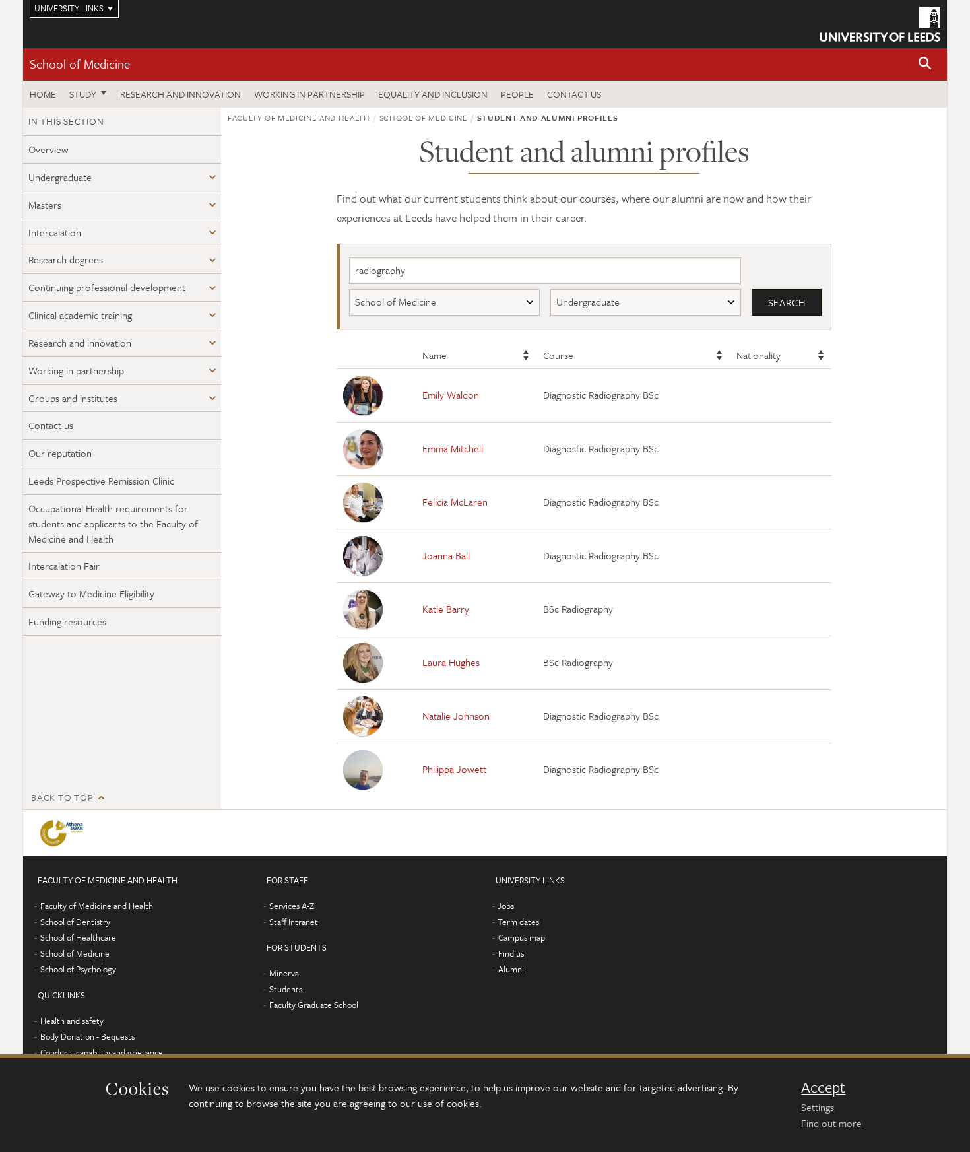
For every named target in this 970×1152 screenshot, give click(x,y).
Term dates (518, 921)
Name (434, 355)
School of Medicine (80, 64)
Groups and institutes (72, 398)
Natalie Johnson (456, 715)
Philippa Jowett (454, 769)
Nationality (758, 355)
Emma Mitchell (452, 448)
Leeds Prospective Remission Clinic (101, 480)
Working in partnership (309, 94)
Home (43, 94)
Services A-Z (291, 905)
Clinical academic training (80, 315)
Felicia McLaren (455, 501)
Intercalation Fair (64, 566)
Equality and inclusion (433, 94)
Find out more (831, 1123)
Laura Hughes (451, 662)
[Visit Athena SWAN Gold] (64, 833)
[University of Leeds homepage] (880, 24)
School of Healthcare (78, 937)
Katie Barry (445, 608)
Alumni (511, 969)
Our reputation (60, 453)
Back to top (62, 797)
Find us (511, 953)
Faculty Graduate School (313, 1004)
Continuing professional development (106, 287)
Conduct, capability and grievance (101, 1052)
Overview (48, 149)
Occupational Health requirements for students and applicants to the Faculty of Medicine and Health (113, 523)
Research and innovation (180, 94)
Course (558, 355)
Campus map (521, 937)
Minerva (284, 973)
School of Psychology (78, 969)
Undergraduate (60, 177)
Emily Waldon (450, 395)
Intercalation (54, 232)
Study (82, 94)
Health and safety (72, 1020)
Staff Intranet (293, 921)
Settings (817, 1107)
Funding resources (67, 621)
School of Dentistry (75, 921)
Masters (44, 204)
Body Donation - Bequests (87, 1036)
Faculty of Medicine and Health (299, 117)
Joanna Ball (446, 555)
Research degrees (65, 259)
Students (285, 989)
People (517, 94)
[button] (925, 64)
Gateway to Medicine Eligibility (91, 593)
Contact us (574, 94)
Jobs (506, 905)
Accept (823, 1087)
